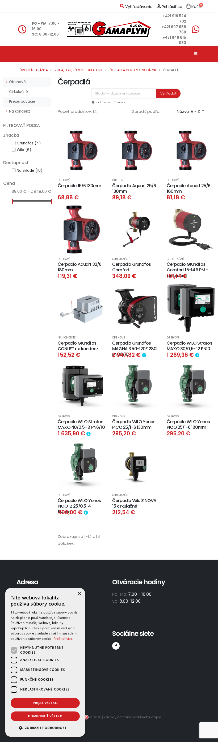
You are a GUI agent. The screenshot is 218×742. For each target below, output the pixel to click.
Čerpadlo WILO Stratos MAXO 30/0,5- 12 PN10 (189, 346)
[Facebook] (116, 646)
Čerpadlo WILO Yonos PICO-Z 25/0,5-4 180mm (79, 506)
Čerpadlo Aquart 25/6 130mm (134, 188)
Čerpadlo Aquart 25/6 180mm (189, 188)
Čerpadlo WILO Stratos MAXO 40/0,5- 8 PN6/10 (81, 424)
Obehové (17, 81)
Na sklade (29, 170)
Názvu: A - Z (191, 111)
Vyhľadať (168, 93)
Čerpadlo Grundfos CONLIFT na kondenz (78, 346)
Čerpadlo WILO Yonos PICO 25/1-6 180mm (188, 424)
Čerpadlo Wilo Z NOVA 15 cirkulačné (134, 503)
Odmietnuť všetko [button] (45, 716)
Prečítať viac (63, 638)
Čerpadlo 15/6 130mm (79, 186)
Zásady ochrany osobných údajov (132, 717)
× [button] (79, 594)
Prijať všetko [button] (45, 703)
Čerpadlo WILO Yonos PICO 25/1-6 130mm (133, 424)
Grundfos (29, 143)
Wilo (24, 149)
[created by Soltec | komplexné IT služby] (85, 717)
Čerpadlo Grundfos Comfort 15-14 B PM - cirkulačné (187, 270)
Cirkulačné (18, 91)
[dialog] (45, 662)
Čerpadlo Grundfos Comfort (131, 267)
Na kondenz (19, 111)
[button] (45, 727)
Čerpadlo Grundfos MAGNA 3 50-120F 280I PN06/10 (134, 349)
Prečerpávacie (22, 101)
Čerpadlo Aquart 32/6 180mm (80, 267)
